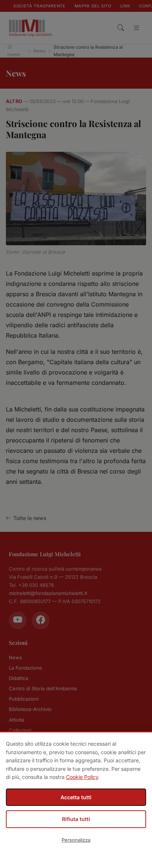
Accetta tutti (76, 797)
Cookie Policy (82, 777)
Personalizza (76, 840)
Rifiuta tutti (76, 819)
